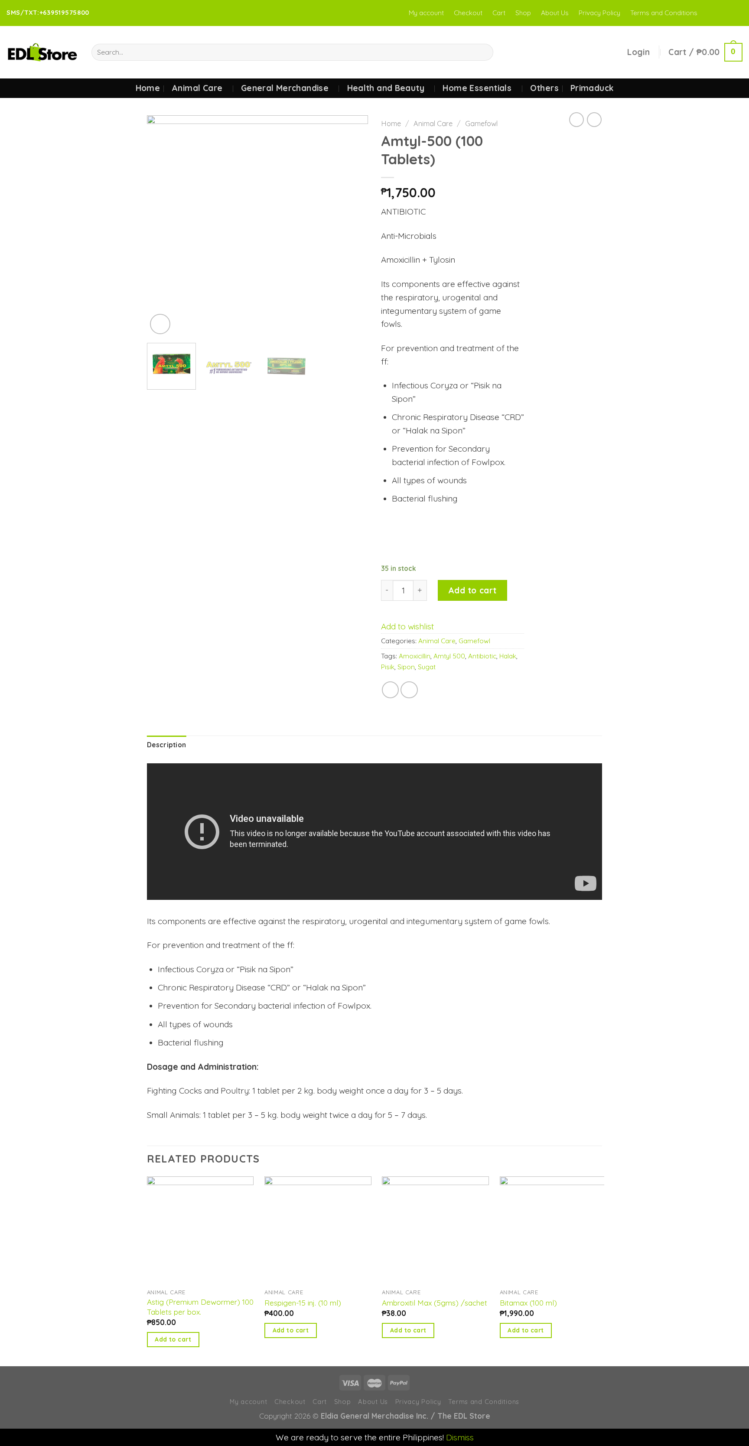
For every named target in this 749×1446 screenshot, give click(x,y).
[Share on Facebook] (390, 690)
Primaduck (591, 88)
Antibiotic (482, 656)
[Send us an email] (737, 13)
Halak (507, 656)
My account (426, 13)
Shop (523, 13)
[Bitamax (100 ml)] (553, 1229)
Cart (498, 13)
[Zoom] (160, 324)
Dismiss (460, 1437)
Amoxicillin (414, 656)
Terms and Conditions (663, 13)
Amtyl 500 (449, 656)
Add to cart (472, 590)
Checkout (468, 13)
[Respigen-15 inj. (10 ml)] (317, 1229)
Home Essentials (477, 88)
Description (166, 745)
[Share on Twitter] (409, 690)
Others (544, 88)
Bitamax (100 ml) (528, 1302)
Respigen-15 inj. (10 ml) (302, 1302)
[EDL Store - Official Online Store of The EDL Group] (42, 52)
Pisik (387, 667)
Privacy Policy (599, 13)
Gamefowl (481, 123)
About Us (555, 13)
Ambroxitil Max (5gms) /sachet (434, 1302)
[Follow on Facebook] (707, 13)
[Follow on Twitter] (727, 13)
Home (148, 88)
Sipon (406, 667)
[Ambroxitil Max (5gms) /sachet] (435, 1229)
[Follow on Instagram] (717, 13)
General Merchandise (285, 88)
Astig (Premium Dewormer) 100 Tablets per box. (200, 1306)
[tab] (166, 745)
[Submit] (483, 52)
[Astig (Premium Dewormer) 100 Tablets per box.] (200, 1229)
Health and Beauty (386, 88)
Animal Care (197, 88)
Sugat (427, 667)
